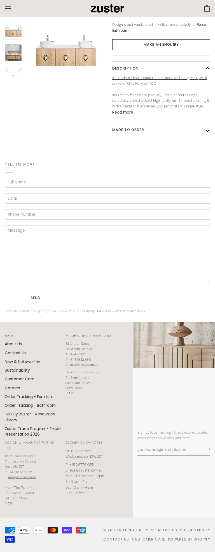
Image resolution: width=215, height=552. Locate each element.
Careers (12, 388)
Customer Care (19, 379)
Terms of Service (123, 311)
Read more (122, 112)
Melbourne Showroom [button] (88, 336)
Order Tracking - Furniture (29, 396)
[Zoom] (66, 50)
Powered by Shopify (189, 539)
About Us (13, 344)
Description (125, 68)
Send (36, 297)
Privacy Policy (94, 311)
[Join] (205, 449)
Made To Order (128, 129)
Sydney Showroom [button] (84, 443)
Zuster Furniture (126, 530)
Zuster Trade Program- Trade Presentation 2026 (33, 431)
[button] (161, 44)
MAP (69, 393)
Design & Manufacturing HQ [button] (30, 445)
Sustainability (17, 370)
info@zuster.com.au (22, 477)
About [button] (11, 336)
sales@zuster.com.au (83, 365)
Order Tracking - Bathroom (30, 405)
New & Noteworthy (22, 361)
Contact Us (15, 353)
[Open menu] (13, 8)
